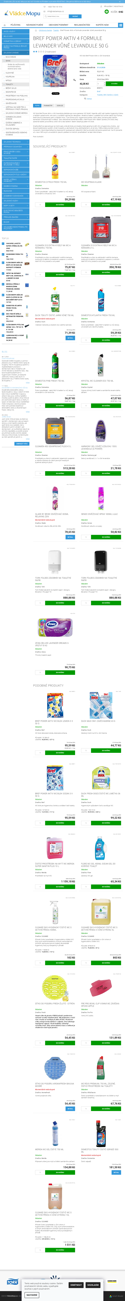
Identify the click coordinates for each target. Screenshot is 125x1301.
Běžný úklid (11, 88)
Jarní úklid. (6, 417)
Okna (8, 61)
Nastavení (32, 1295)
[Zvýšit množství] (105, 82)
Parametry (48, 105)
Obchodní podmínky (58, 25)
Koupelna (10, 77)
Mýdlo (8, 80)
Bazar (6, 222)
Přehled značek (11, 217)
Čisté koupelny (8, 358)
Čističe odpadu (12, 129)
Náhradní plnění (34, 25)
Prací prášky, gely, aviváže (12, 152)
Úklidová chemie (11, 53)
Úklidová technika (12, 142)
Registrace (118, 6)
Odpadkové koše (11, 170)
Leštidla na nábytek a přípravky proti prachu (17, 108)
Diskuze (60, 105)
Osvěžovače (11, 103)
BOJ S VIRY (8, 36)
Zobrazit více (21, 444)
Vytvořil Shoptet (117, 1296)
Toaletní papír (10, 158)
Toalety (9, 84)
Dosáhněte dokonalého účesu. (15, 388)
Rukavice (8, 191)
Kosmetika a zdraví (12, 41)
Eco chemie (11, 57)
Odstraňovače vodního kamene (16, 134)
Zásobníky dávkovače (13, 196)
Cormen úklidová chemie (13, 118)
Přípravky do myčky (13, 147)
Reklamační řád (82, 25)
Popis (37, 105)
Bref (98, 91)
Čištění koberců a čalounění (14, 124)
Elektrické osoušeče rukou (13, 211)
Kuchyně (10, 73)
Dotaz (89, 99)
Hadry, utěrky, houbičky (10, 180)
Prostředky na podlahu (17, 96)
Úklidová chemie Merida (17, 113)
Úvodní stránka (5, 25)
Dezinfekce (11, 92)
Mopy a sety (9, 206)
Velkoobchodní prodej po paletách (15, 228)
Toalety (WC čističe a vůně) (107, 95)
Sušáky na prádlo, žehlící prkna (15, 47)
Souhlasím (93, 1285)
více (27, 383)
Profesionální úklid (15, 99)
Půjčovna (16, 25)
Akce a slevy (9, 31)
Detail (70, 338)
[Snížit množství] (105, 85)
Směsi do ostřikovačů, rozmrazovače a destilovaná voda (16, 66)
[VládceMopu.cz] (22, 13)
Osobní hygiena (11, 186)
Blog (4, 351)
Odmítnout (76, 1285)
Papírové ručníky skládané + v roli (12, 164)
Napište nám (102, 25)
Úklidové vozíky (11, 201)
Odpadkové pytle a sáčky (15, 175)
